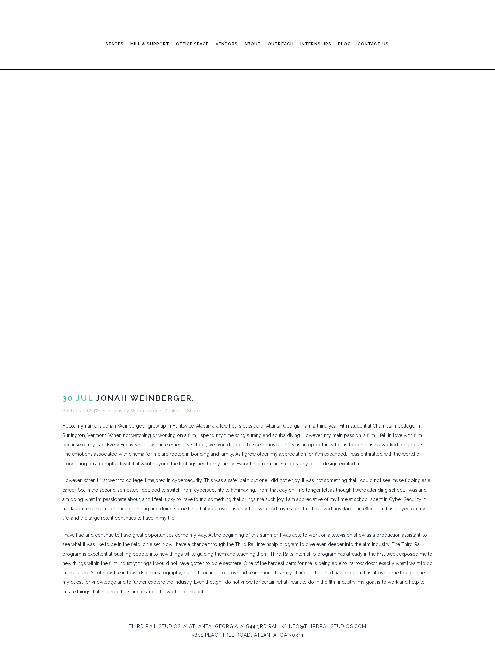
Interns (114, 410)
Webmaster (144, 410)
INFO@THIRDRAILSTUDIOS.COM (327, 626)
